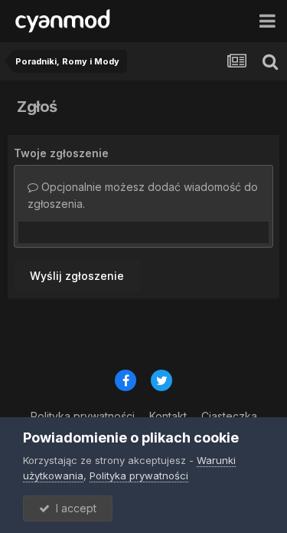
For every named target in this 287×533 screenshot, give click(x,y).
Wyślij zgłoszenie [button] (77, 275)
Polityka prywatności (139, 475)
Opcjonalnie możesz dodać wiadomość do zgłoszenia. (143, 195)
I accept (73, 508)
